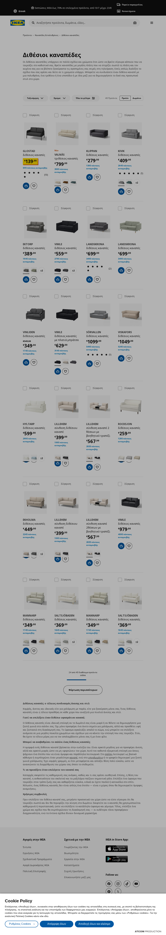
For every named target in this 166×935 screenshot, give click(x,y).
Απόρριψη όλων (56, 923)
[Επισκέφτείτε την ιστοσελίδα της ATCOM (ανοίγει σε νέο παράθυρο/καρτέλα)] (148, 931)
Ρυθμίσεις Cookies (20, 923)
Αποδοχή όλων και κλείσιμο (94, 923)
